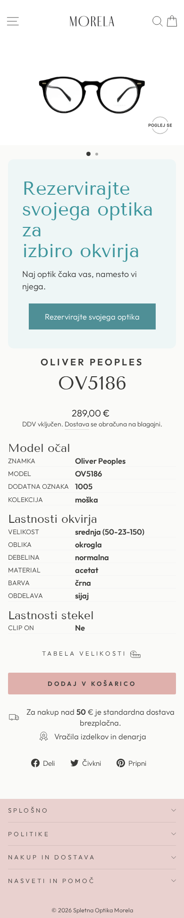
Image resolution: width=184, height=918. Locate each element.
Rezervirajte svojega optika (92, 316)
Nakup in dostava (52, 857)
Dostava (77, 424)
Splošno (28, 810)
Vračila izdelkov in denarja (100, 736)
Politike (29, 834)
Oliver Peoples (92, 362)
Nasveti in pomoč (51, 880)
